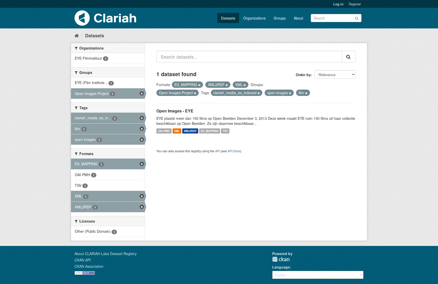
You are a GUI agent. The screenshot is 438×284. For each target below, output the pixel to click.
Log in (338, 4)
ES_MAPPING (209, 131)
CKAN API (83, 259)
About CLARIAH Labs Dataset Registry (106, 253)
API (217, 151)
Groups (280, 18)
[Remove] (199, 85)
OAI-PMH (164, 131)
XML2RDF (190, 131)
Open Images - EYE (174, 111)
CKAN (280, 259)
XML (177, 131)
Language (281, 267)
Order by (303, 74)
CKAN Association (89, 266)
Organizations (254, 18)
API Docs (234, 151)
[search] (349, 56)
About (298, 18)
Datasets (228, 18)
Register (355, 4)
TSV (225, 131)
